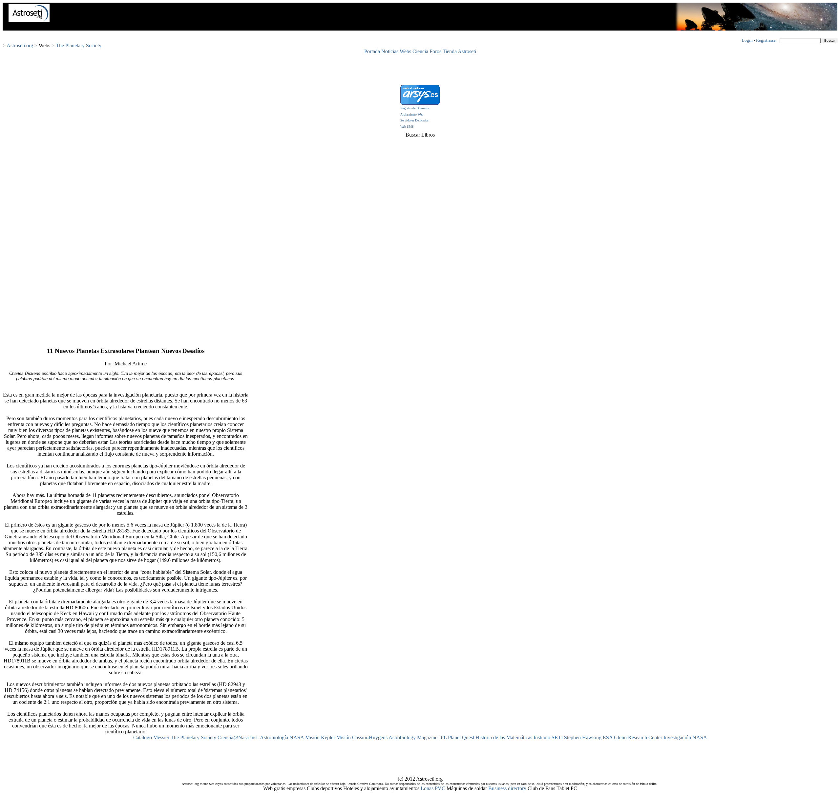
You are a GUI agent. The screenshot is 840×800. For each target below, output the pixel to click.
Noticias (389, 51)
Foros (435, 51)
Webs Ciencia (414, 51)
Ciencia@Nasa (233, 737)
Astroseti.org (20, 45)
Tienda (450, 51)
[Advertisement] (420, 69)
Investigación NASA (685, 737)
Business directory (507, 788)
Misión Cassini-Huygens (362, 737)
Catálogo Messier (151, 737)
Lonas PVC (433, 788)
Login (747, 40)
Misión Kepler (320, 737)
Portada (372, 51)
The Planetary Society (78, 45)
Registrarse (766, 40)
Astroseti (467, 51)
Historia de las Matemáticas (503, 737)
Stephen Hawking (582, 737)
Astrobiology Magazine (412, 737)
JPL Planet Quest (456, 737)
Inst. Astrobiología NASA (277, 737)
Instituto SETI (548, 737)
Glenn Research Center (638, 737)
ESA (608, 737)
